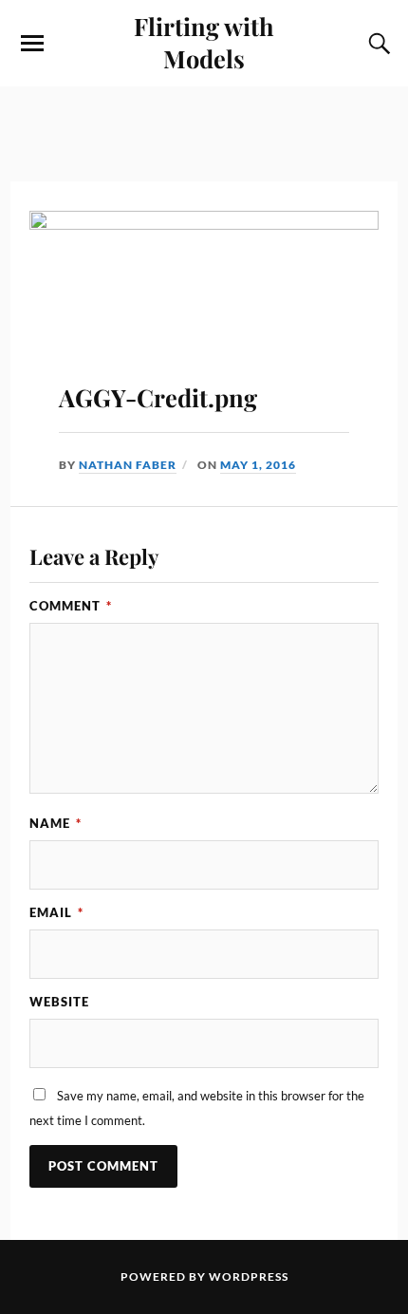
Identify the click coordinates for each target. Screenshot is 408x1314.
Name (55, 823)
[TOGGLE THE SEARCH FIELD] (376, 43)
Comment (70, 605)
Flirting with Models (204, 41)
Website (59, 1001)
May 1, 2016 (258, 465)
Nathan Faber (127, 465)
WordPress (248, 1276)
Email (56, 912)
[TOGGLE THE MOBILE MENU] (32, 43)
